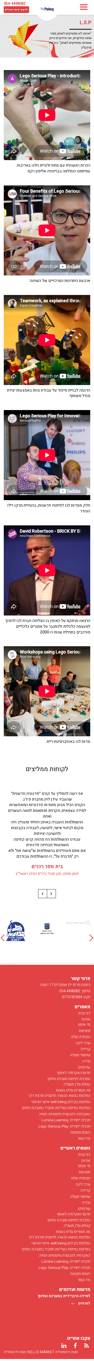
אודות (85, 1019)
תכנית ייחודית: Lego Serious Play (64, 1126)
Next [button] (91, 937)
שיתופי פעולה (80, 1055)
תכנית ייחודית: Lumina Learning (65, 1120)
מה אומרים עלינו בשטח (73, 1090)
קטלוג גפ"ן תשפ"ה (77, 1084)
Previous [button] (2, 937)
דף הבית (84, 1013)
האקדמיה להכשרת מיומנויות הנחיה (64, 1114)
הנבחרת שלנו (80, 1037)
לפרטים (83, 1303)
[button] (51, 893)
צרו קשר (84, 1138)
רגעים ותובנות (80, 1132)
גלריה (86, 1061)
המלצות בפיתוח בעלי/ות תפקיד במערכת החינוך (56, 1108)
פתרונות (84, 1031)
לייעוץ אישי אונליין (16, 10)
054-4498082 (14, 3)
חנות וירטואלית (15, 1352)
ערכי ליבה (83, 1043)
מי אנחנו (84, 1024)
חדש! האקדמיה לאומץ (73, 1073)
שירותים (84, 1067)
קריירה (85, 1049)
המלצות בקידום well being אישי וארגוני (60, 1102)
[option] (78, 922)
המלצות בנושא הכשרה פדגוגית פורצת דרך (59, 1095)
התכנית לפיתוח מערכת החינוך (68, 1079)
